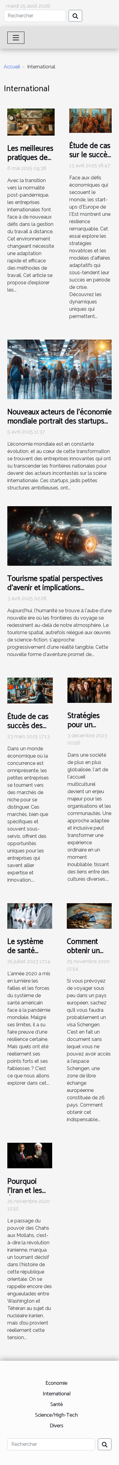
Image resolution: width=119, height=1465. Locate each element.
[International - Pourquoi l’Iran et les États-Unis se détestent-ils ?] (29, 1155)
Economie (56, 1383)
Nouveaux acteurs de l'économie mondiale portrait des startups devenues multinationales (59, 421)
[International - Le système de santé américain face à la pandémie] (29, 915)
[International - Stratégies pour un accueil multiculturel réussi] (89, 690)
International (56, 1393)
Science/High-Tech (56, 1415)
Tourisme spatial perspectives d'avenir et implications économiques (55, 587)
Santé (56, 1404)
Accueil (12, 67)
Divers (56, 1425)
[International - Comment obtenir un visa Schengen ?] (89, 915)
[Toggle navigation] (15, 38)
